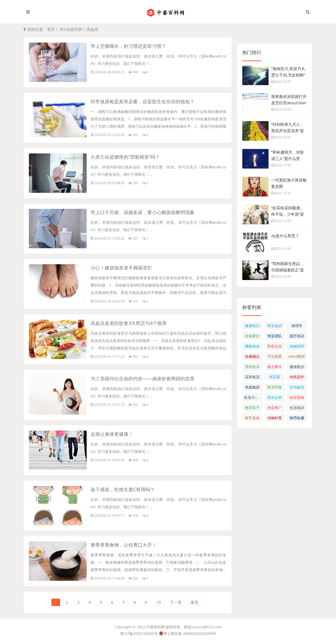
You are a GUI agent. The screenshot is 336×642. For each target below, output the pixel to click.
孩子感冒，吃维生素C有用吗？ (123, 489)
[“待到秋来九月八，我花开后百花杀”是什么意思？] (255, 133)
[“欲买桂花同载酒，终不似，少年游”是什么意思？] (255, 217)
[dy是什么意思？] (255, 244)
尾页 (194, 602)
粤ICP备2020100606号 (139, 633)
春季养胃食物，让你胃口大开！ (124, 545)
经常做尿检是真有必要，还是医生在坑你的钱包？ (143, 101)
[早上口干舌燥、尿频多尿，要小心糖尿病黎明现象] (58, 247)
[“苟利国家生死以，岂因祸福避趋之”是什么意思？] (255, 272)
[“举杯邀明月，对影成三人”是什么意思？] (255, 161)
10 (158, 602)
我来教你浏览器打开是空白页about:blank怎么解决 (289, 103)
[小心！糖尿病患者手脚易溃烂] (58, 302)
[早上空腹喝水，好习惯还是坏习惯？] (58, 80)
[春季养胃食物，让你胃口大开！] (58, 579)
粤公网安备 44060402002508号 (190, 633)
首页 (51, 29)
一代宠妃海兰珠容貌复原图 (289, 183)
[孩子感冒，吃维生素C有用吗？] (58, 524)
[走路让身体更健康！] (58, 468)
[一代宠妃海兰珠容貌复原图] (255, 189)
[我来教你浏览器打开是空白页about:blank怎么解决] (255, 105)
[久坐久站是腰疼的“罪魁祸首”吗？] (58, 191)
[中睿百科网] (168, 12)
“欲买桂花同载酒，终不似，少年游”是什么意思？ (287, 214)
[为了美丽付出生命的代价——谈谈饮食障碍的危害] (58, 413)
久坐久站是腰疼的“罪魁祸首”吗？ (125, 157)
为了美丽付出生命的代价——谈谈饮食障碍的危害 (143, 378)
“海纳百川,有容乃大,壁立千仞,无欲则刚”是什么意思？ (288, 75)
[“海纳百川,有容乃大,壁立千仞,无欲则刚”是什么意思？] (255, 77)
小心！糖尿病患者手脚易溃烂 (121, 268)
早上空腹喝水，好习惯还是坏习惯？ (128, 46)
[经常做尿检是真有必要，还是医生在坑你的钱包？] (58, 136)
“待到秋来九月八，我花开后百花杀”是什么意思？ (287, 130)
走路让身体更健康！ (112, 434)
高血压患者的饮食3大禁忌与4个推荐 (129, 323)
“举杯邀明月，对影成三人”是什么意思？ (287, 158)
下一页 (176, 602)
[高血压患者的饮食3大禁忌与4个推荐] (58, 357)
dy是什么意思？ (285, 235)
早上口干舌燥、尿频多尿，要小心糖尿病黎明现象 (143, 212)
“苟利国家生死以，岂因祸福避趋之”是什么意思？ (287, 270)
